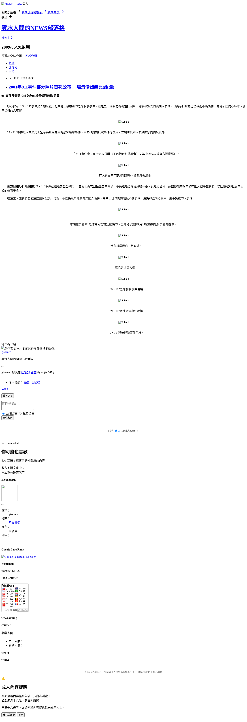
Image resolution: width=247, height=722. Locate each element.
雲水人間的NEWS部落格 (33, 28)
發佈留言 (7, 418)
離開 (20, 715)
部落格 (13, 67)
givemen (6, 352)
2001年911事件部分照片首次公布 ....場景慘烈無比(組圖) (61, 87)
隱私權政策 (144, 672)
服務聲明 (158, 672)
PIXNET (96, 672)
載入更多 (7, 395)
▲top (4, 388)
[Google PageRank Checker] (18, 556)
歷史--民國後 (32, 382)
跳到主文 (7, 38)
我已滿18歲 (9, 715)
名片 (11, 71)
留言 (34, 372)
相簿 (11, 63)
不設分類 (31, 55)
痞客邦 (25, 372)
